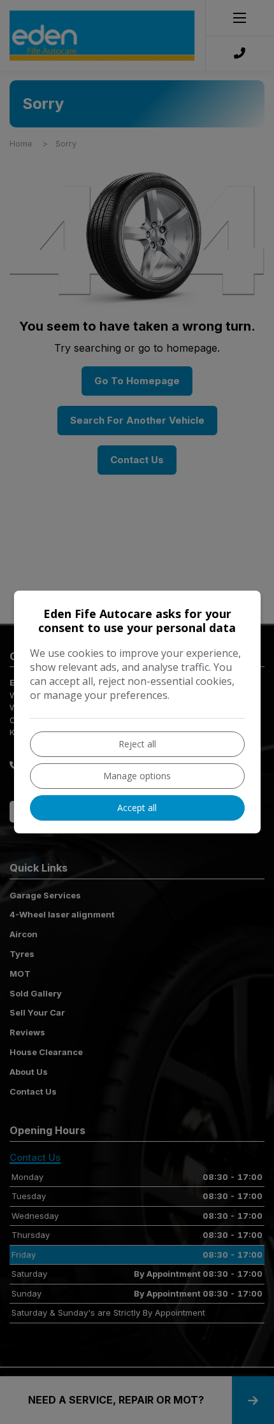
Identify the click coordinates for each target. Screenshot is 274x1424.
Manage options (137, 776)
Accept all (137, 808)
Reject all (137, 744)
